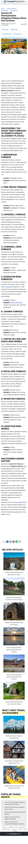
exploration (8, 287)
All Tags (14, 830)
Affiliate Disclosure (6, 829)
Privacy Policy (22, 827)
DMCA (25, 829)
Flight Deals (14, 29)
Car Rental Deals (6, 34)
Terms (16, 827)
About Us (5, 827)
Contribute (11, 827)
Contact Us (14, 829)
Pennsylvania (17, 34)
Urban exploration (16, 302)
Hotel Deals (5, 29)
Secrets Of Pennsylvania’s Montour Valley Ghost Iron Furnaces (14, 650)
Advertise (21, 829)
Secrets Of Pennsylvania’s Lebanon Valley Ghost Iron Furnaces (14, 677)
